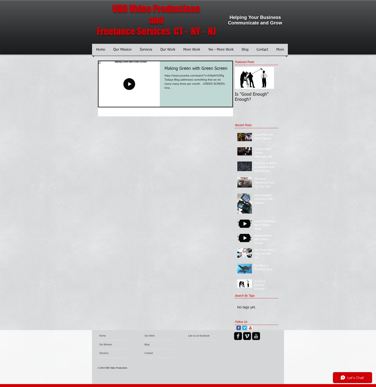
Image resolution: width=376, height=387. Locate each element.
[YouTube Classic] (250, 328)
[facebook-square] (238, 336)
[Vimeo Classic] (244, 328)
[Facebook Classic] (238, 328)
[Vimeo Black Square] (247, 336)
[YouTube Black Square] (256, 336)
